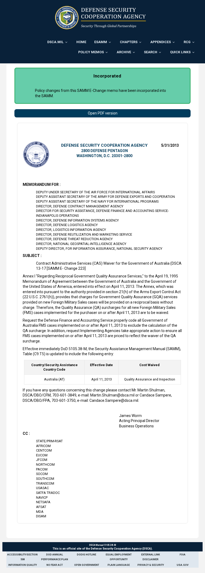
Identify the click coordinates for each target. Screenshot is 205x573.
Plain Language (119, 564)
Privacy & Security (150, 564)
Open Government (86, 564)
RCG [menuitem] (187, 42)
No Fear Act (54, 564)
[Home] (100, 17)
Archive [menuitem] (124, 52)
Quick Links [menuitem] (180, 52)
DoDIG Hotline (86, 554)
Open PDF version (102, 113)
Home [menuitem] (81, 42)
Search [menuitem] (150, 52)
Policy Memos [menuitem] (91, 52)
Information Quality (22, 564)
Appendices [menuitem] (160, 42)
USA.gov (182, 564)
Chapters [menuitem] (128, 42)
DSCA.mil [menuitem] (55, 42)
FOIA (183, 554)
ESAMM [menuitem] (100, 42)
